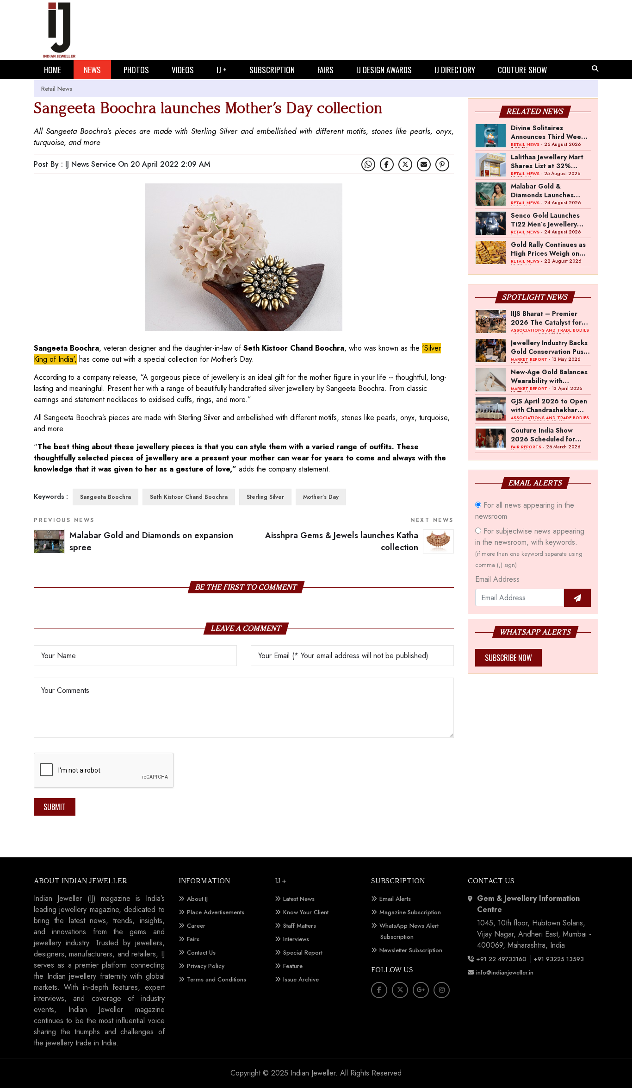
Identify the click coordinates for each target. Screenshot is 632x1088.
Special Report (302, 952)
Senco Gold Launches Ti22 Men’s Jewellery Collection (545, 219)
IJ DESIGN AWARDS (384, 69)
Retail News (56, 88)
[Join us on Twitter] (405, 164)
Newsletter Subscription (410, 950)
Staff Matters (299, 925)
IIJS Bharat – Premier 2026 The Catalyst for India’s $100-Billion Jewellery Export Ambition (546, 317)
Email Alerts (395, 898)
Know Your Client (305, 912)
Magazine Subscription (410, 912)
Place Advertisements (215, 912)
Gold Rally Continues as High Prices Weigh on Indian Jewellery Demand (550, 248)
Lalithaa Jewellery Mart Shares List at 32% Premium (547, 161)
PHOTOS (136, 69)
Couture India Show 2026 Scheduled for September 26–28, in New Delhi (546, 434)
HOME (52, 69)
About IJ (197, 898)
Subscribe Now (508, 657)
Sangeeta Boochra (105, 497)
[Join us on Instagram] (442, 990)
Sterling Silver (265, 497)
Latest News (299, 898)
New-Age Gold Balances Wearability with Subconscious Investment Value (549, 376)
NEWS (92, 69)
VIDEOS (183, 69)
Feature (293, 966)
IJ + (222, 69)
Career (196, 925)
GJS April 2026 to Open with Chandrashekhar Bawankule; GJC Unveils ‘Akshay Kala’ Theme (549, 405)
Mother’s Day (321, 497)
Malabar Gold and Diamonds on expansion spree (151, 541)
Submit (54, 806)
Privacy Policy (205, 966)
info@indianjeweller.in (504, 972)
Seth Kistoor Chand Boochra (189, 497)
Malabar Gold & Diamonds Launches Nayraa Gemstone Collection (542, 190)
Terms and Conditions (216, 979)
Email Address (497, 579)
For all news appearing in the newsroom (524, 511)
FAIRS (325, 69)
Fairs (193, 939)
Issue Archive (301, 979)
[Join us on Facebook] (387, 164)
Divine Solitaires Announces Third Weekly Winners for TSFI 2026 (550, 132)
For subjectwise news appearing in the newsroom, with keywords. (529, 547)
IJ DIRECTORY (454, 69)
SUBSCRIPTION (272, 69)
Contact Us (201, 952)
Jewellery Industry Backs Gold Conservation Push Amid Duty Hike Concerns (549, 347)
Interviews (296, 939)
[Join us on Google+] (421, 990)
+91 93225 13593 (559, 959)
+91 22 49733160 (501, 959)
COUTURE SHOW (522, 69)
